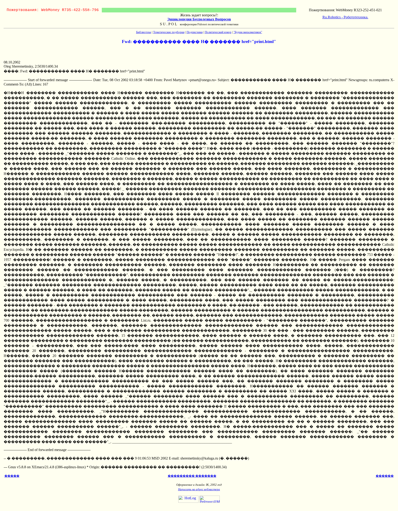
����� (11, 476)
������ (385, 476)
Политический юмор (218, 32)
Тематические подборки (168, 32)
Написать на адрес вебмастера (199, 489)
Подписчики (195, 32)
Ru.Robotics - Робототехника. (345, 17)
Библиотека (143, 32)
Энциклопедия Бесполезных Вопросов (199, 19)
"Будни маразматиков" (248, 32)
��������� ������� (192, 476)
